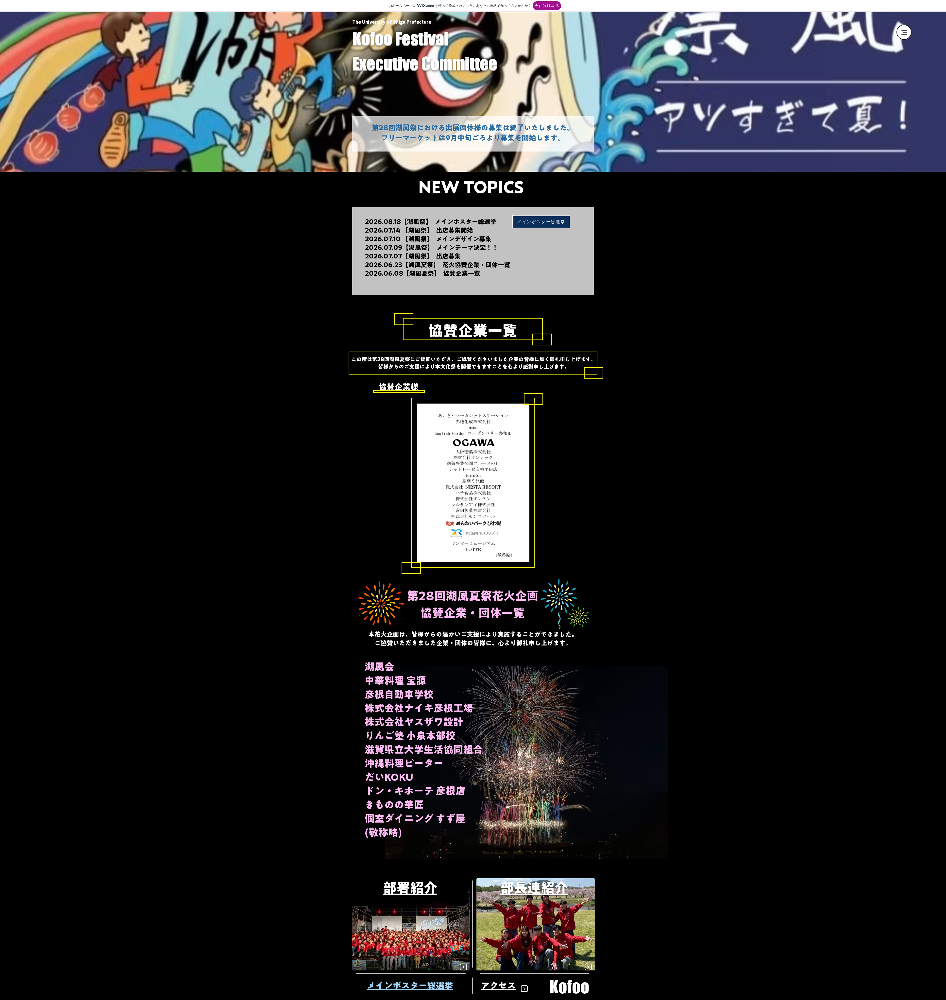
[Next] (463, 967)
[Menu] (904, 32)
